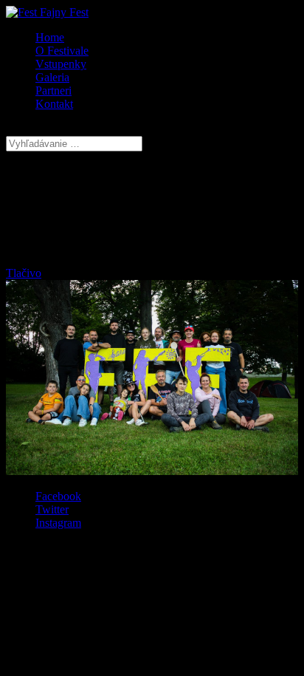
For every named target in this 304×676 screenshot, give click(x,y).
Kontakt (54, 104)
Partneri (53, 90)
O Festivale (62, 50)
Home (49, 37)
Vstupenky (60, 64)
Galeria (52, 77)
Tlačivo (23, 273)
